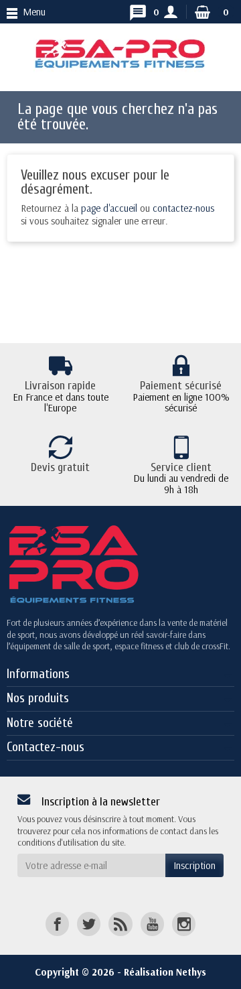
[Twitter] (88, 923)
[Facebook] (57, 923)
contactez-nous (183, 208)
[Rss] (120, 923)
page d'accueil (109, 208)
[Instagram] (183, 923)
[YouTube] (152, 923)
